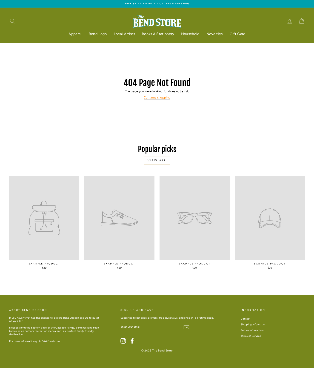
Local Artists (124, 34)
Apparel (75, 34)
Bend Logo (98, 34)
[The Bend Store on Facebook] (132, 341)
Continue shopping (157, 97)
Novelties (214, 34)
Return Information (252, 330)
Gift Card (237, 34)
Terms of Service (251, 335)
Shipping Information (253, 324)
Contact (245, 318)
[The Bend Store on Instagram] (123, 341)
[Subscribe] (186, 327)
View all (157, 160)
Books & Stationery (158, 34)
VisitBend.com (51, 341)
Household (190, 34)
